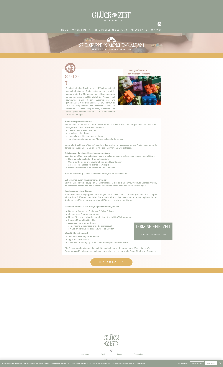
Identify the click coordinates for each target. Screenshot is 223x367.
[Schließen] (220, 363)
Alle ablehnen (197, 363)
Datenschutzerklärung (137, 363)
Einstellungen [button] (183, 363)
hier (164, 234)
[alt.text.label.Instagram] (111, 350)
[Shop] (159, 24)
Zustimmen (211, 363)
